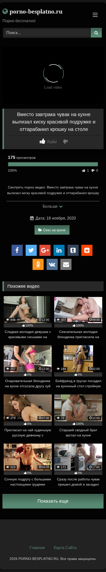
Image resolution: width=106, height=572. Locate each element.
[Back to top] (90, 557)
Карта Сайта (65, 548)
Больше (51, 206)
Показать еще (53, 501)
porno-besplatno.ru (35, 11)
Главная (37, 548)
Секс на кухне (54, 230)
